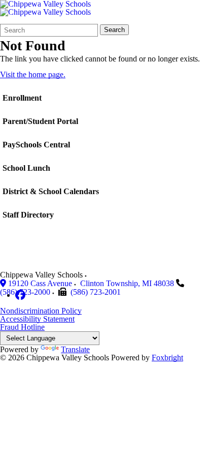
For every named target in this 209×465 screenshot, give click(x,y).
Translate (75, 349)
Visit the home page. (32, 74)
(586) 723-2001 (96, 292)
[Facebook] (20, 295)
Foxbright (167, 357)
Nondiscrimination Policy (41, 310)
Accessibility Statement (37, 319)
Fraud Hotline (22, 327)
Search (114, 30)
